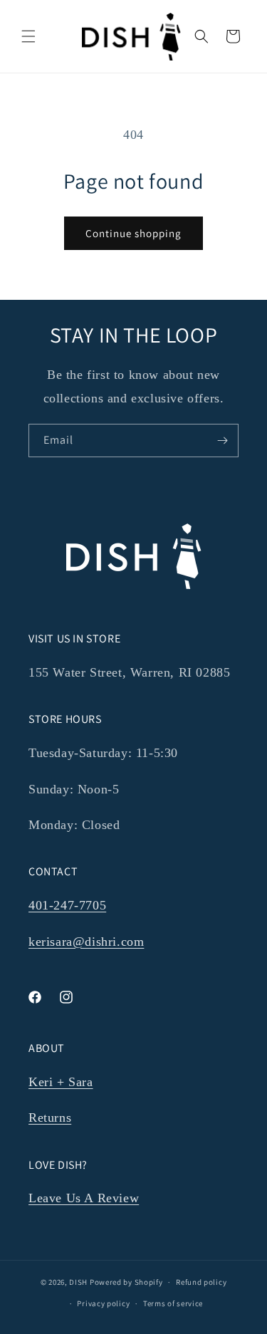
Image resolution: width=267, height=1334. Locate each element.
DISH (78, 1282)
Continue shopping (133, 233)
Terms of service (173, 1303)
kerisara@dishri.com (86, 941)
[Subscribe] (222, 440)
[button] (28, 36)
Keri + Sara (60, 1082)
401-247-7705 (67, 905)
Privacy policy (103, 1303)
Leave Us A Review (83, 1198)
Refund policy (201, 1282)
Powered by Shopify (126, 1282)
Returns (49, 1117)
